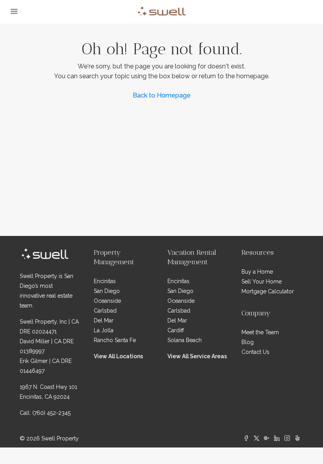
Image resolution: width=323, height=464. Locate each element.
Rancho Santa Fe (115, 340)
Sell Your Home (261, 281)
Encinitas (105, 281)
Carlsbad (105, 310)
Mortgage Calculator (267, 291)
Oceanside (107, 301)
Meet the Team (260, 332)
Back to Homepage (162, 95)
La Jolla (103, 330)
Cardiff (175, 330)
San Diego (107, 291)
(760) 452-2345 (51, 413)
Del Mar (103, 320)
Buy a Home (257, 272)
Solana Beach (184, 340)
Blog (247, 342)
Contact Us (255, 352)
